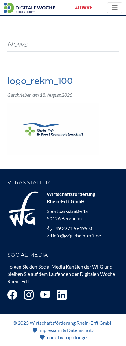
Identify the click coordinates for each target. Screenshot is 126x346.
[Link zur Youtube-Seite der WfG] (45, 295)
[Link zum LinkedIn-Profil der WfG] (62, 295)
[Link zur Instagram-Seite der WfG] (29, 295)
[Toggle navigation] (114, 7)
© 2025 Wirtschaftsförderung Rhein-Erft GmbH (63, 323)
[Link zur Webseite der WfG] (23, 208)
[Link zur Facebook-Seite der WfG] (12, 295)
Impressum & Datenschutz (65, 330)
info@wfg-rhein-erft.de (76, 235)
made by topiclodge (66, 337)
